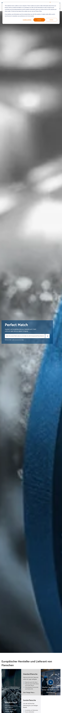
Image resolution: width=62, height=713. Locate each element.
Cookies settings (27, 19)
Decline (51, 19)
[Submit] (47, 336)
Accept (39, 19)
